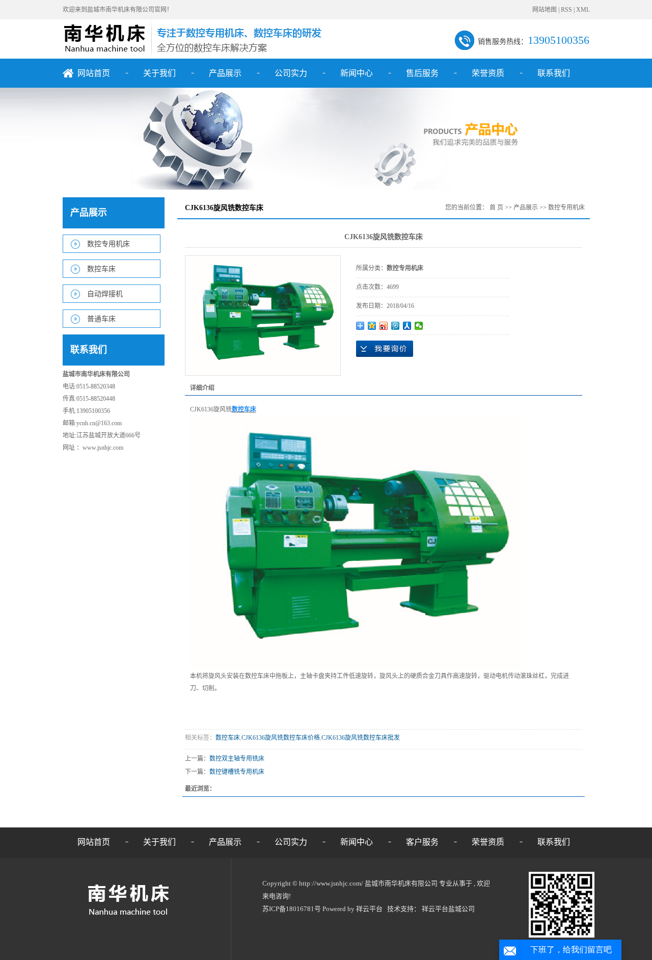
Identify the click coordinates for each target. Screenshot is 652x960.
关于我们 (159, 73)
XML (583, 9)
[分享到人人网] (407, 326)
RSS (566, 9)
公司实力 (291, 73)
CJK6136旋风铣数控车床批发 (360, 737)
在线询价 (384, 349)
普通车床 (101, 319)
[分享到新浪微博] (383, 326)
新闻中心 (356, 73)
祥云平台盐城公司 (448, 909)
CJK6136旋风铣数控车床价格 (280, 737)
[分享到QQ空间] (372, 326)
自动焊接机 (105, 294)
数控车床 (101, 269)
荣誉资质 (488, 73)
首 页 (496, 207)
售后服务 (422, 73)
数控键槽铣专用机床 (236, 771)
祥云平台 (369, 909)
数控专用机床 (108, 244)
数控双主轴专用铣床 (236, 758)
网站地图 (545, 9)
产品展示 (225, 73)
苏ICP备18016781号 (291, 909)
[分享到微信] (419, 326)
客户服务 (422, 842)
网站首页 (93, 73)
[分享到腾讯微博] (395, 326)
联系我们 (553, 73)
